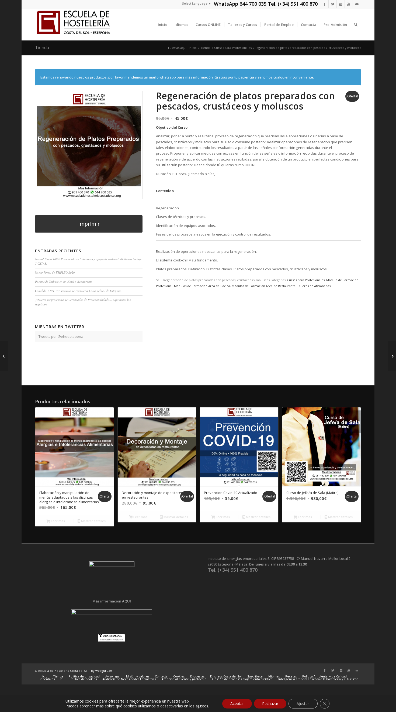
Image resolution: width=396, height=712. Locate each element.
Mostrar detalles (93, 521)
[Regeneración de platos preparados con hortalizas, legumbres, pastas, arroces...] (4, 356)
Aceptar (237, 703)
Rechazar (270, 703)
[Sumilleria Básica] (392, 356)
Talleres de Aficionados (314, 286)
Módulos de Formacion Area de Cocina (202, 286)
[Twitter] (332, 4)
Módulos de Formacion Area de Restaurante (264, 286)
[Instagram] (341, 4)
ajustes (202, 706)
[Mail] (357, 4)
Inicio (193, 48)
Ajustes (303, 703)
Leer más (57, 521)
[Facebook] (324, 4)
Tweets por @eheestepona (61, 336)
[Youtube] (349, 4)
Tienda (42, 47)
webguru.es (103, 671)
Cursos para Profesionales (233, 48)
